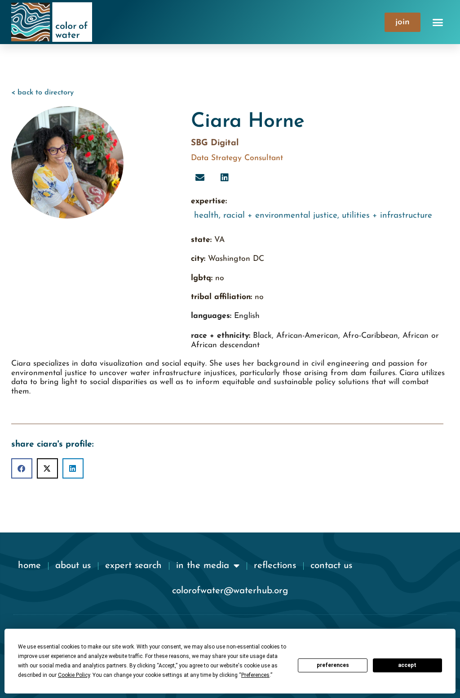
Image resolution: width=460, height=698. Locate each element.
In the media (202, 565)
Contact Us (331, 565)
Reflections (275, 565)
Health (206, 215)
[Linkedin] (225, 178)
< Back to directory (42, 92)
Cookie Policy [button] (74, 675)
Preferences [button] (255, 675)
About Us (73, 565)
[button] (438, 22)
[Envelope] (200, 178)
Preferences (333, 665)
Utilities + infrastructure (387, 215)
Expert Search (133, 565)
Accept (407, 665)
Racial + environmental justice (280, 215)
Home (29, 565)
